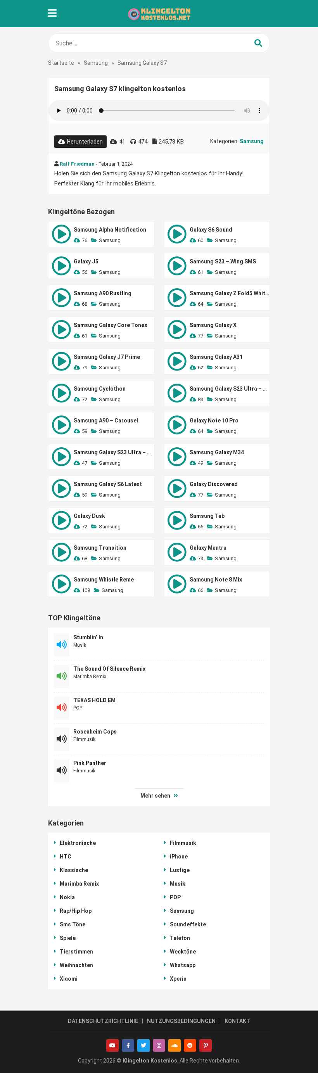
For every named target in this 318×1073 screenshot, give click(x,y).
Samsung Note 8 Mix (216, 579)
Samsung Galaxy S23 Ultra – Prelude (230, 389)
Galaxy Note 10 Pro (214, 420)
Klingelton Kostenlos (150, 1060)
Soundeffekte (188, 924)
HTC (65, 856)
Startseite (61, 63)
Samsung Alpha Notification (110, 230)
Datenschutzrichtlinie (103, 1021)
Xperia (178, 979)
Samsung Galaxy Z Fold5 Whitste (230, 293)
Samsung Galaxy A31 (216, 357)
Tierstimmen (76, 951)
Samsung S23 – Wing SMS (223, 261)
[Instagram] (159, 1045)
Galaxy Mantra (208, 548)
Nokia (67, 897)
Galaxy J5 (86, 261)
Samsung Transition (100, 548)
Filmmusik (84, 739)
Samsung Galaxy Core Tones (110, 325)
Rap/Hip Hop (76, 911)
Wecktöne (183, 951)
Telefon (180, 938)
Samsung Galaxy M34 (217, 452)
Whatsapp (182, 965)
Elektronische (78, 843)
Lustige (180, 870)
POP (77, 708)
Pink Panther (89, 763)
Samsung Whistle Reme (104, 579)
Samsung (96, 63)
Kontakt (237, 1021)
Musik (79, 645)
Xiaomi (69, 979)
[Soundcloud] (174, 1045)
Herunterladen (85, 141)
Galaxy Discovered (214, 484)
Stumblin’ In (88, 637)
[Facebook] (128, 1045)
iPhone (179, 856)
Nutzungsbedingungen (181, 1021)
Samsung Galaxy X (213, 325)
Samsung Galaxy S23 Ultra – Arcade (114, 452)
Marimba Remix (89, 676)
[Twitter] (143, 1045)
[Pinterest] (205, 1045)
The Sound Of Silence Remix (109, 669)
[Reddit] (190, 1045)
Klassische (74, 870)
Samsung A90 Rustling (102, 293)
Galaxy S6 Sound (211, 230)
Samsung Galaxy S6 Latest (108, 484)
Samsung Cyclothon (100, 389)
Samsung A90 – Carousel (106, 420)
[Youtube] (112, 1045)
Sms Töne (72, 924)
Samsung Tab (207, 516)
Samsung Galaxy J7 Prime (107, 357)
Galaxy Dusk (89, 516)
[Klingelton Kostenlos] (159, 13)
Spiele (68, 938)
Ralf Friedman (77, 164)
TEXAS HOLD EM (94, 700)
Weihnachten (76, 965)
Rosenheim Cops (95, 732)
